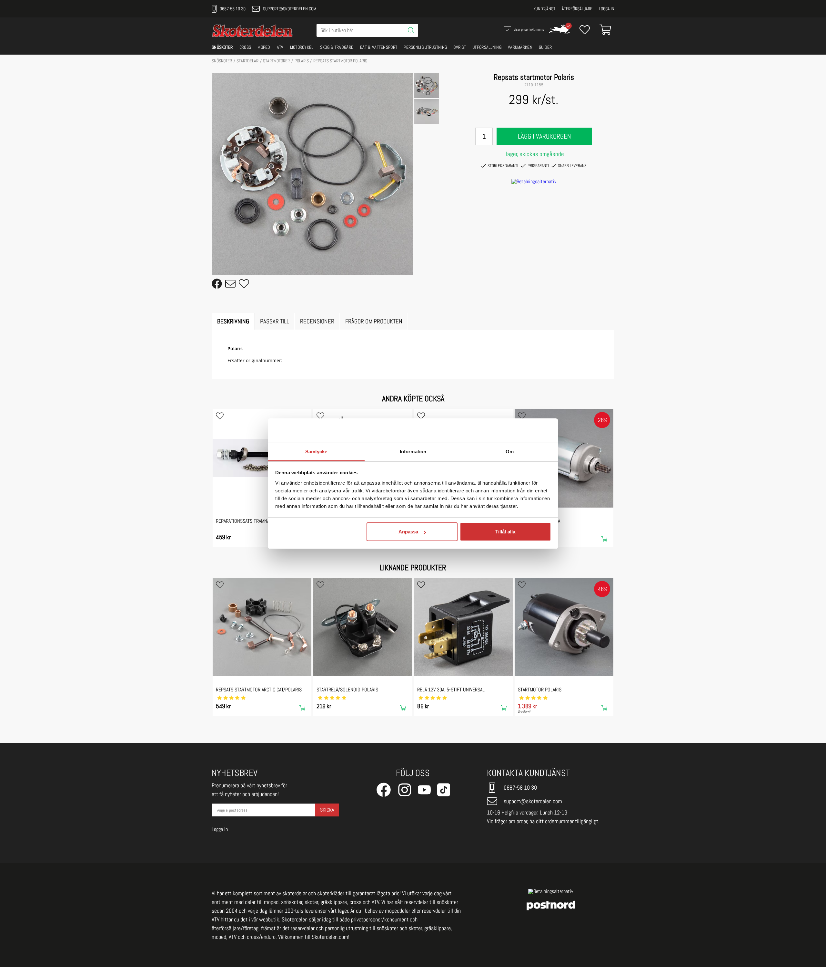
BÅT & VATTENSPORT (378, 47)
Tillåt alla (505, 531)
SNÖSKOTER (222, 47)
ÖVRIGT (459, 47)
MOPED (263, 47)
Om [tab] (510, 451)
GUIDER (545, 47)
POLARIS (302, 61)
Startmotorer (276, 61)
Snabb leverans (572, 165)
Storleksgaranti (503, 165)
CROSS (245, 47)
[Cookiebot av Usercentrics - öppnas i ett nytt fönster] (523, 430)
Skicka (327, 809)
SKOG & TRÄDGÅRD (337, 47)
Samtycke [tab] (316, 451)
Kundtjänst (544, 9)
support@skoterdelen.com (289, 9)
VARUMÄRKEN (520, 47)
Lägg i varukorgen (544, 136)
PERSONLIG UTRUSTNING (425, 47)
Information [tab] (413, 451)
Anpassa (408, 531)
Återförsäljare (577, 9)
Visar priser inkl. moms (528, 29)
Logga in (606, 9)
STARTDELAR (247, 61)
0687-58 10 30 (233, 9)
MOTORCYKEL (302, 47)
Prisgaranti (538, 165)
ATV (280, 47)
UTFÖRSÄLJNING (486, 47)
